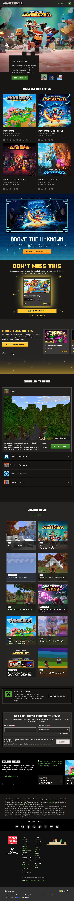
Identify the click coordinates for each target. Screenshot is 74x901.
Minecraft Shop (38, 842)
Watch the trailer (61, 438)
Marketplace (38, 840)
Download (37, 858)
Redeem (37, 867)
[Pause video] (7, 436)
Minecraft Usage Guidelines (29, 880)
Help (36, 851)
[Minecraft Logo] (13, 3)
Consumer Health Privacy (22, 895)
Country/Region (44, 726)
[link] (17, 826)
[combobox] (54, 729)
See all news (36, 515)
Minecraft (24, 840)
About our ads (49, 895)
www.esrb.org (24, 804)
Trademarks (42, 895)
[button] (63, 741)
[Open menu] (69, 3)
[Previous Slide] (4, 354)
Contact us (37, 860)
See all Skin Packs (36, 315)
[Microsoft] (63, 891)
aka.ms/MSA (50, 803)
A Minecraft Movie (26, 873)
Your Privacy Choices (23, 897)
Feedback (37, 853)
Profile (36, 865)
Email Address (9, 726)
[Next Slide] (12, 354)
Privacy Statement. (44, 744)
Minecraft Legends (26, 850)
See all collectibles (9, 776)
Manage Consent (42, 880)
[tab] (44, 77)
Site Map (37, 855)
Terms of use (34, 895)
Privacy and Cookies (9, 895)
